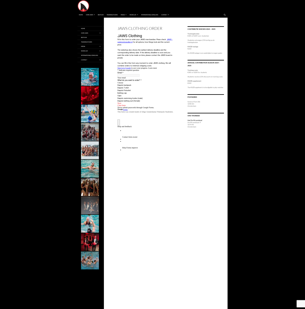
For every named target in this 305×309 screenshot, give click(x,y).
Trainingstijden (112, 15)
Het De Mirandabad (195, 120)
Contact (164, 15)
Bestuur (101, 15)
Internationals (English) (149, 15)
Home (81, 15)
